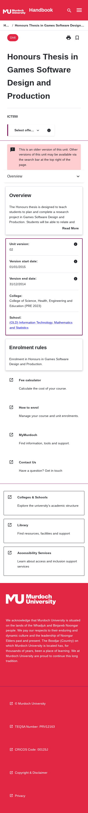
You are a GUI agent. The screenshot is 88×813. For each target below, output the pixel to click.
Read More (70, 228)
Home (7, 25)
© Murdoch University (30, 703)
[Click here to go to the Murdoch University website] (14, 13)
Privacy (20, 796)
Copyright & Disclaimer (31, 772)
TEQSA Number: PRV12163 (35, 726)
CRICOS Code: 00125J (31, 749)
